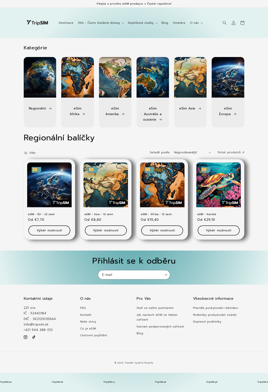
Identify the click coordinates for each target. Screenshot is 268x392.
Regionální (37, 108)
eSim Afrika (75, 111)
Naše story (88, 321)
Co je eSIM (88, 328)
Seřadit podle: (160, 152)
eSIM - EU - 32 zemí (41, 214)
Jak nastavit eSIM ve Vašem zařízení (157, 317)
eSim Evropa (225, 111)
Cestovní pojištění (93, 335)
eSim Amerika (112, 111)
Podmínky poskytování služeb (215, 315)
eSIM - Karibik (206, 214)
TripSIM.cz (109, 382)
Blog (140, 333)
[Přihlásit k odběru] (165, 275)
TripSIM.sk (57, 382)
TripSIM (129, 362)
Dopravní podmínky (207, 321)
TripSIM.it (262, 382)
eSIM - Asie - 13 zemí (98, 214)
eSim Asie (187, 108)
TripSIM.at (160, 382)
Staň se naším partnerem (155, 308)
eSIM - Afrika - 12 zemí (156, 214)
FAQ (83, 308)
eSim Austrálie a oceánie (152, 114)
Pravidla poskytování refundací (215, 308)
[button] (101, 23)
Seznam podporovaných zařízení (160, 326)
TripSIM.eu (6, 382)
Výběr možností (49, 230)
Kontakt (86, 315)
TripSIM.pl (211, 382)
